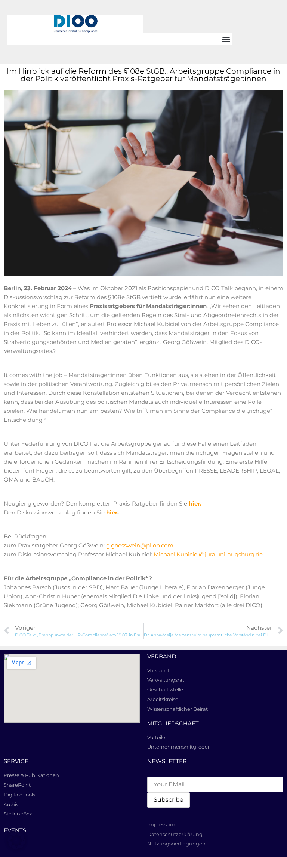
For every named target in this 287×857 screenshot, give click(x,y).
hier (111, 512)
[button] (226, 39)
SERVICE (16, 761)
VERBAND (161, 656)
